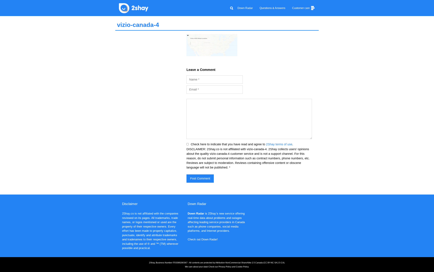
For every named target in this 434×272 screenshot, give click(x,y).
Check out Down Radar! (203, 239)
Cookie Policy (242, 267)
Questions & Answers (272, 8)
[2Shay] (134, 7)
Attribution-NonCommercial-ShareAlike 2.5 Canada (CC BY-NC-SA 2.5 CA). (250, 263)
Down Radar (245, 8)
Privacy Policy (225, 267)
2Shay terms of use (279, 144)
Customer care (301, 8)
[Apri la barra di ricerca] (231, 8)
